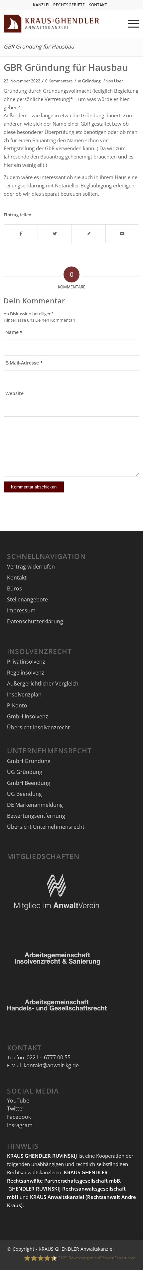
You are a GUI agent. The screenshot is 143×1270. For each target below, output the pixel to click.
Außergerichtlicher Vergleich (42, 683)
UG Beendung (24, 793)
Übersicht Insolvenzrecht (38, 727)
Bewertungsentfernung (36, 815)
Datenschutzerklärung (35, 621)
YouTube (18, 1100)
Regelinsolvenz (25, 672)
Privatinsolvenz (26, 661)
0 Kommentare (59, 80)
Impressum (21, 610)
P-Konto (17, 705)
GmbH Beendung (28, 783)
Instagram (20, 1125)
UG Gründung (24, 772)
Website (14, 393)
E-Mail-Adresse (24, 363)
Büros (14, 588)
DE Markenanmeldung (35, 804)
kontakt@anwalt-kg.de (51, 1065)
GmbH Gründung (29, 761)
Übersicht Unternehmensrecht (45, 826)
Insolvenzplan (24, 694)
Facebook (19, 1116)
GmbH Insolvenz (27, 716)
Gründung (91, 80)
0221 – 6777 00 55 (49, 1057)
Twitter (16, 1108)
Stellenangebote (27, 599)
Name (13, 332)
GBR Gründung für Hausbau (39, 46)
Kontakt (17, 577)
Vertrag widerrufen (31, 566)
